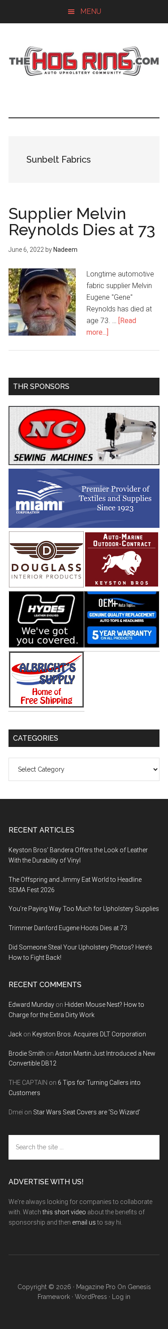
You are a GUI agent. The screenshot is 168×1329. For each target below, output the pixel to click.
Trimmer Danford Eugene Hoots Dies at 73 (68, 928)
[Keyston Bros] (121, 585)
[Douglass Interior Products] (46, 585)
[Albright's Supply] (46, 705)
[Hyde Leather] (46, 645)
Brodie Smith (27, 1053)
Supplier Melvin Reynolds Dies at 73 (82, 221)
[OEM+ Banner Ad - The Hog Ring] (121, 645)
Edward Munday (31, 1004)
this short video (64, 1212)
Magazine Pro (96, 1286)
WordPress (91, 1296)
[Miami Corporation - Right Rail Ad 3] (84, 525)
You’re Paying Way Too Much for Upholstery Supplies (84, 908)
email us (84, 1222)
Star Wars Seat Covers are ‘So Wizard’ (86, 1112)
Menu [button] (90, 11)
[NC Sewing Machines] (84, 462)
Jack (15, 1034)
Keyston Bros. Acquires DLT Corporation (89, 1034)
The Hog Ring (84, 61)
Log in (121, 1296)
